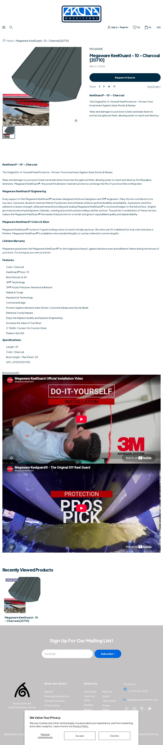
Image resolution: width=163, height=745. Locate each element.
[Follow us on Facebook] (127, 709)
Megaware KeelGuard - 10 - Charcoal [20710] (21, 619)
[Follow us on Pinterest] (142, 709)
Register (124, 27)
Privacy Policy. (81, 726)
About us (107, 691)
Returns (88, 709)
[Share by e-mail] (114, 86)
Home (10, 40)
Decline (114, 735)
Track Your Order (89, 698)
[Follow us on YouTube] (149, 709)
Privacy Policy (106, 707)
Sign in (114, 27)
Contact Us (129, 684)
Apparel (48, 691)
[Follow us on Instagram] (134, 709)
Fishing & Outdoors (54, 700)
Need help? (154, 86)
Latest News (90, 691)
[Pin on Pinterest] (104, 86)
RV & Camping (51, 705)
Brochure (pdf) (10, 372)
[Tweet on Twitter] (109, 86)
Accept (80, 735)
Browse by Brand (53, 710)
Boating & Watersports (56, 696)
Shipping (88, 704)
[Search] (11, 27)
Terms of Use (109, 700)
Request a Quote (125, 77)
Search (106, 696)
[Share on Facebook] (99, 86)
